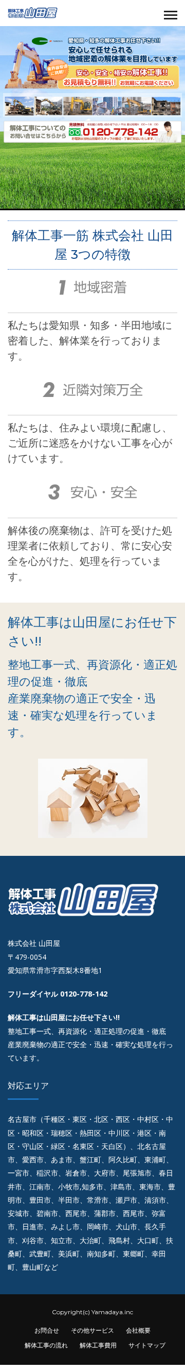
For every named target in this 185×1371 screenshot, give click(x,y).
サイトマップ (146, 1345)
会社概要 (138, 1330)
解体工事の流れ (46, 1345)
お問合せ (46, 1330)
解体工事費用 (98, 1345)
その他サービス (92, 1330)
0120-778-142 (83, 994)
